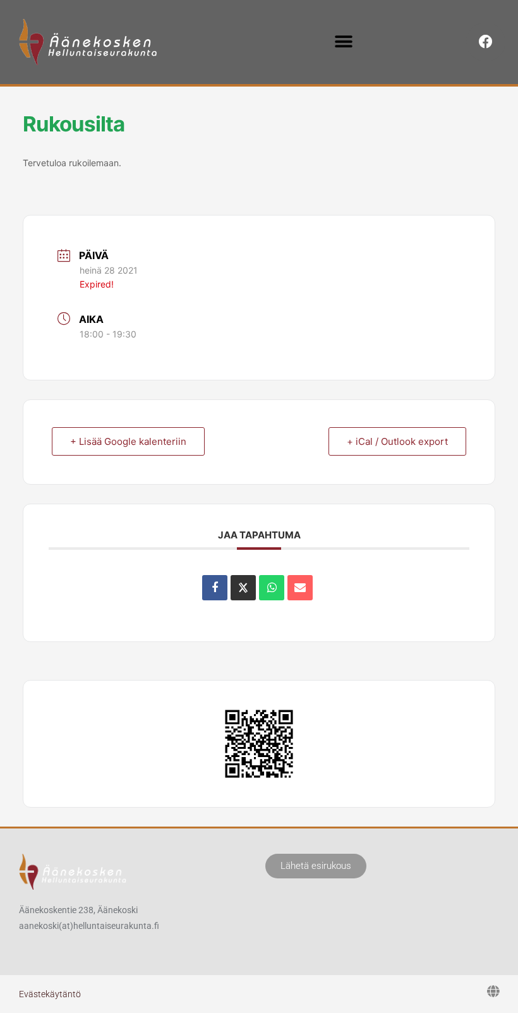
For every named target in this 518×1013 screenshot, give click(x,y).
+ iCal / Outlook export (397, 441)
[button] (343, 42)
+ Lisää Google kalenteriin (128, 441)
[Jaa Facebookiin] (214, 587)
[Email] (300, 587)
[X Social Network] (243, 587)
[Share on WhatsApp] (271, 587)
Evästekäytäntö (50, 994)
